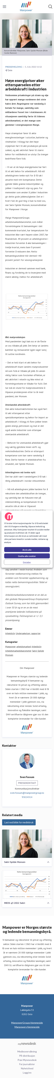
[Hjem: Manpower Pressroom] (26, 7)
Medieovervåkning (27, 1051)
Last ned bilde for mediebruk (18, 822)
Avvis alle (26, 549)
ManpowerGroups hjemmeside (27, 1022)
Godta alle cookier (27, 556)
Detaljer (27, 562)
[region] (27, 539)
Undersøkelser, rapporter (28, 633)
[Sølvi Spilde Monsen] (27, 844)
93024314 (27, 797)
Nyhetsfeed (27, 1068)
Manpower (10, 646)
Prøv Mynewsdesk (27, 1059)
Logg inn (27, 1072)
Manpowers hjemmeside (27, 1026)
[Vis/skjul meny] (4, 6)
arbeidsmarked (23, 646)
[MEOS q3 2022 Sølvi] (27, 885)
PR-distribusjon (27, 1055)
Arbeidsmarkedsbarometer (18, 650)
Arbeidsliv (10, 633)
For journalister (27, 1064)
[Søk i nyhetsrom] (50, 6)
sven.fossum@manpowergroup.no (27, 792)
